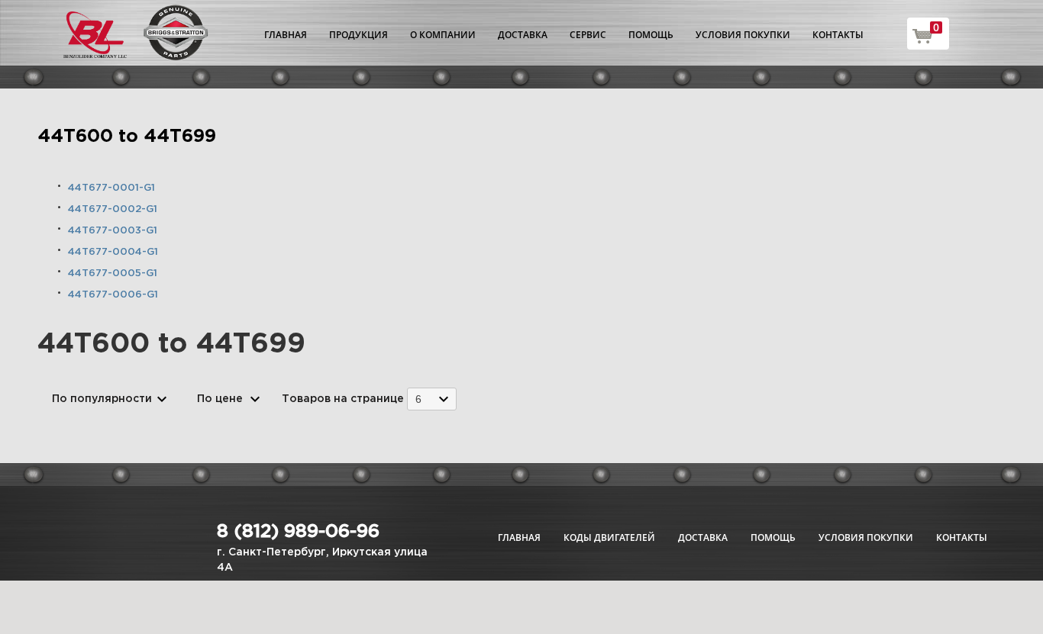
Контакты (838, 34)
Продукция (358, 34)
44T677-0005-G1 (112, 273)
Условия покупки (743, 34)
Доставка (522, 34)
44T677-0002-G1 (112, 209)
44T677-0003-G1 (112, 231)
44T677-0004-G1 (113, 252)
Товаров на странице (343, 399)
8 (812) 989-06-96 (298, 531)
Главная (285, 34)
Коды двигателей (609, 537)
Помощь (650, 34)
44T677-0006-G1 (113, 295)
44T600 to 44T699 (126, 136)
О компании (443, 34)
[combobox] (432, 399)
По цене (220, 399)
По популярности (102, 399)
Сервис (588, 34)
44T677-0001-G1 (111, 188)
